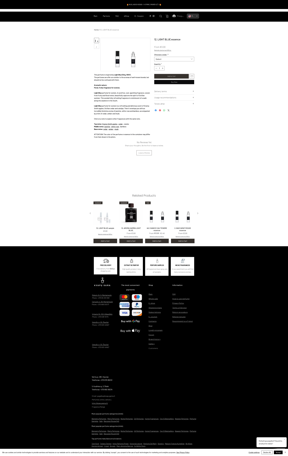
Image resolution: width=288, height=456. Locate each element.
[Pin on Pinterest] (160, 110)
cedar (120, 124)
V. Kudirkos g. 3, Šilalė (100, 386)
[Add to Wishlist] (192, 76)
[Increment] (162, 68)
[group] (144, 222)
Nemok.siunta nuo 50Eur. (162, 50)
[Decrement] (156, 68)
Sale (101, 421)
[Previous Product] (90, 213)
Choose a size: (161, 54)
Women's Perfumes (99, 419)
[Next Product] (197, 213)
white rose (115, 127)
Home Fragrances (152, 419)
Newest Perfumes (182, 419)
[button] (167, 16)
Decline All (267, 452)
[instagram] (153, 16)
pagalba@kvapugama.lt (106, 396)
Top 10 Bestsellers (167, 419)
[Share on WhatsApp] (164, 110)
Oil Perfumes (139, 419)
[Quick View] (183, 213)
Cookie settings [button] (254, 452)
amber (111, 129)
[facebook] (150, 16)
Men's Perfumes (113, 419)
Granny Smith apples (109, 124)
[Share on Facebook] (155, 110)
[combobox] (174, 59)
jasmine (107, 127)
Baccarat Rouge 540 (111, 421)
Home (96, 30)
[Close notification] (285, 439)
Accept (278, 452)
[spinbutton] (159, 68)
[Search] (160, 16)
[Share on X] (168, 110)
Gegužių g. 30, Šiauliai (100, 322)
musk (116, 129)
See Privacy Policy (182, 452)
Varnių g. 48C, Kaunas (100, 377)
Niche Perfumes (127, 419)
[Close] (285, 452)
